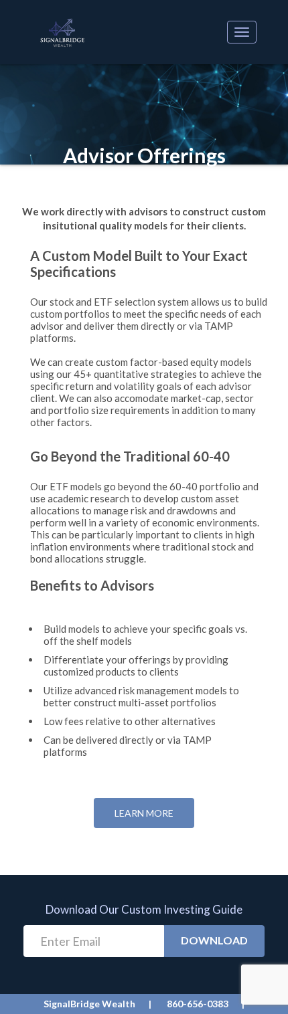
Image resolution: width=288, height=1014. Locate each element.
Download (214, 940)
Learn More (144, 813)
